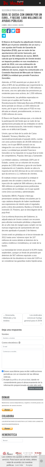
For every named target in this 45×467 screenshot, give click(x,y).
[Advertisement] (22, 286)
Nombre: (5, 334)
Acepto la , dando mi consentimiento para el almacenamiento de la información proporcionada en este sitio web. (23, 382)
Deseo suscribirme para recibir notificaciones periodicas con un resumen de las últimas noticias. (23, 374)
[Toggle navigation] (40, 3)
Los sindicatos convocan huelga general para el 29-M (33, 318)
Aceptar (29, 465)
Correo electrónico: (10, 343)
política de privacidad (21, 380)
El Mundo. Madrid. (18, 25)
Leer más (19, 465)
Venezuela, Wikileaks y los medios (9, 318)
